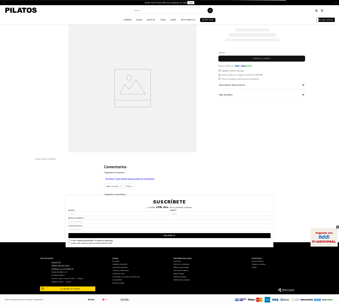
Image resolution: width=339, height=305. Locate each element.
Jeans (173, 20)
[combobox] (172, 10)
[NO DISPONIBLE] (261, 59)
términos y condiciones (105, 240)
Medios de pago (178, 274)
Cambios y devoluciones (120, 270)
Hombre (128, 20)
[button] (325, 20)
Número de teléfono (76, 218)
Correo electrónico (75, 226)
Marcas (151, 20)
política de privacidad (85, 240)
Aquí (216, 3)
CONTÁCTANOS (46, 258)
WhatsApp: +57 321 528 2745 (62, 269)
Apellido (173, 210)
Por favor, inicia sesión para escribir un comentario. (130, 178)
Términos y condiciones (181, 264)
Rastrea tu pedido (118, 283)
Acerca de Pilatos (257, 261)
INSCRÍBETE (169, 235)
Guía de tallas (117, 280)
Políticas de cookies (179, 277)
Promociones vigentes (180, 270)
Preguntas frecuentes (119, 264)
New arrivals (188, 20)
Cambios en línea (118, 274)
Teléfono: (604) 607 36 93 (60, 265)
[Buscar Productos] (210, 10)
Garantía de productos (120, 267)
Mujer (139, 20)
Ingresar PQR (56, 262)
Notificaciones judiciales (181, 280)
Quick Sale (208, 20)
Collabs (254, 267)
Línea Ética (177, 261)
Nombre (71, 210)
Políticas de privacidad (181, 267)
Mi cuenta (115, 261)
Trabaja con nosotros (259, 264)
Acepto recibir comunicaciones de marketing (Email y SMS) (91, 243)
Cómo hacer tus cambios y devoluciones (126, 277)
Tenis (163, 20)
